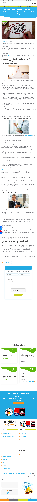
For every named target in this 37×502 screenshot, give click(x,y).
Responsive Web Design (8, 433)
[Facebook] (1, 227)
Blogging (5, 459)
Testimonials (23, 462)
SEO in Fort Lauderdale (11, 55)
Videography (5, 465)
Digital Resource (6, 255)
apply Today (18, 403)
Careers (22, 454)
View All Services (6, 468)
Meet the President (24, 460)
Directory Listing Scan (25, 444)
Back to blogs (7, 262)
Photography (5, 462)
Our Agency (22, 457)
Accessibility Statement (23, 498)
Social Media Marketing (8, 439)
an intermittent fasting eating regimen (23, 149)
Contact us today (4, 260)
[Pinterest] (1, 231)
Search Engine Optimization (9, 436)
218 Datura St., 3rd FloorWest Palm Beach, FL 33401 (9, 486)
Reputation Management (8, 447)
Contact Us (22, 465)
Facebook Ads (6, 442)
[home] (3, 3)
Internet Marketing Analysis (26, 442)
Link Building (5, 450)
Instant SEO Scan (24, 439)
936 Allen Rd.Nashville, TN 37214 (9, 493)
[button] (35, 3)
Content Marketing (7, 456)
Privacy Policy (30, 498)
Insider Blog (23, 433)
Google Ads (5, 453)
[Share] (1, 233)
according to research (29, 135)
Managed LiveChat (7, 444)
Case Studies (23, 436)
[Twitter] (1, 229)
